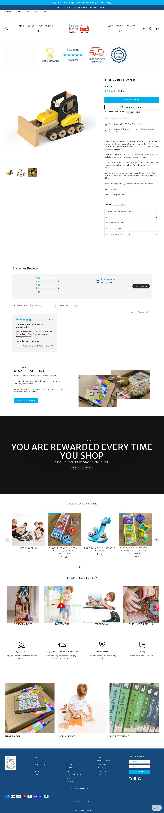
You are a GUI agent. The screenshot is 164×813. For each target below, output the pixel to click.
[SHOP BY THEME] (134, 708)
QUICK (31, 26)
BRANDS (131, 26)
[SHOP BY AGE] (30, 708)
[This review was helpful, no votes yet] (46, 346)
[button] (82, 810)
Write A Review (141, 286)
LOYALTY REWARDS (73, 775)
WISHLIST (37, 11)
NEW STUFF (39, 761)
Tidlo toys (119, 204)
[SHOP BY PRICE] (82, 708)
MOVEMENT (102, 771)
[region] (82, 2)
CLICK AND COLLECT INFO (120, 234)
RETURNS (18, 11)
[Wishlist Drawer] (151, 28)
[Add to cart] (41, 516)
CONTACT (69, 764)
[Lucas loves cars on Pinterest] (139, 778)
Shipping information (118, 211)
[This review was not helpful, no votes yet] (51, 346)
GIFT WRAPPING (114, 228)
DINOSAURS (102, 764)
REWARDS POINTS (115, 223)
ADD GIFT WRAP (26, 400)
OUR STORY (70, 757)
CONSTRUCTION (103, 761)
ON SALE (38, 768)
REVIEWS (38, 771)
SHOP (37, 757)
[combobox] (45, 306)
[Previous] (7, 540)
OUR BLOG (70, 761)
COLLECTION (46, 26)
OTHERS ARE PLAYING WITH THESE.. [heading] (82, 504)
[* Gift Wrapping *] (28, 529)
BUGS (99, 757)
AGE (110, 26)
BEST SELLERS (40, 764)
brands (34, 656)
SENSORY (101, 775)
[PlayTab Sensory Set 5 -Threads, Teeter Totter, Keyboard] (135, 529)
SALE (122, 31)
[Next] (156, 540)
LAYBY (68, 771)
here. (152, 656)
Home (106, 76)
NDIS (68, 778)
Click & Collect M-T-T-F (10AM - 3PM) (125, 124)
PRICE (119, 26)
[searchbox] (21, 306)
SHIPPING (8, 11)
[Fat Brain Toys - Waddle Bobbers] (99, 529)
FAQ (44, 11)
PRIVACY (28, 11)
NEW (21, 26)
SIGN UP (140, 772)
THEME (36, 31)
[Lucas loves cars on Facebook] (135, 778)
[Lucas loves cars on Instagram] (130, 778)
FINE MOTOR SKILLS (105, 768)
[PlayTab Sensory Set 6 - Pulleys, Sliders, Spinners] (64, 529)
